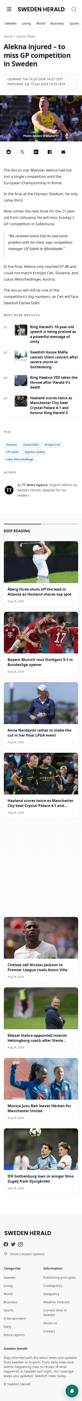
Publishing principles (59, 1277)
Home (8, 36)
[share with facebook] (50, 152)
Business (57, 23)
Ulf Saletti (12, 452)
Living (26, 23)
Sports (74, 23)
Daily (7, 1326)
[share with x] (22, 152)
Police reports (14, 1335)
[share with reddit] (9, 152)
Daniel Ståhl (30, 445)
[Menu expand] (9, 9)
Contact (49, 1331)
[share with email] (63, 152)
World (40, 23)
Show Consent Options (27, 1254)
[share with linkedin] (36, 152)
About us (50, 1323)
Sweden (11, 23)
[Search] (73, 9)
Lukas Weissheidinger (20, 459)
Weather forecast (56, 1302)
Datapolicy (51, 1294)
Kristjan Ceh (52, 445)
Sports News (26, 36)
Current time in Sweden (55, 1312)
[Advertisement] (41, 871)
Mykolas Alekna (35, 452)
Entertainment (15, 1318)
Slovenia (11, 445)
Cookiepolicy (52, 1285)
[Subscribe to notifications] (72, 1391)
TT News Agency (35, 485)
